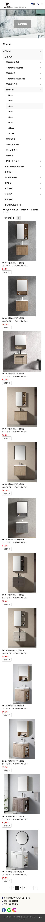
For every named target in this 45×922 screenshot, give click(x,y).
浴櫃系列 (8, 57)
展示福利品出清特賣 (13, 205)
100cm (11, 128)
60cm (10, 106)
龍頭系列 (8, 194)
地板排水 (8, 172)
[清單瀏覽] (14, 218)
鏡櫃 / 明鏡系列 (12, 161)
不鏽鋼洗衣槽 (11, 84)
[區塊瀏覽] (19, 218)
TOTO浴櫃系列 (12, 144)
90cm (10, 122)
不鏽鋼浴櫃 (11, 73)
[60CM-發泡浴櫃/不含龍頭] (22, 241)
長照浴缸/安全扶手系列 (14, 166)
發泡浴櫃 (10, 90)
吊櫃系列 (10, 155)
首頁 (7, 210)
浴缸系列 (8, 188)
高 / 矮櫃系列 (11, 150)
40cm (10, 95)
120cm (11, 133)
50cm (10, 101)
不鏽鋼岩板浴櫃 (12, 62)
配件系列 (8, 199)
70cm (10, 112)
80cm (10, 117)
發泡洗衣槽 (11, 139)
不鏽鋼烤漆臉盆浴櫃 (14, 68)
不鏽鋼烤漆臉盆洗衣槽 (15, 79)
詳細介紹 (7, 272)
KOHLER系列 (11, 177)
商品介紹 (7, 51)
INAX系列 (9, 183)
